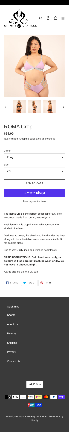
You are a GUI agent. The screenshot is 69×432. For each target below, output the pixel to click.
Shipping (24, 138)
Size (6, 164)
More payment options (34, 201)
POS (42, 416)
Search (11, 314)
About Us (12, 324)
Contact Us (13, 361)
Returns (11, 333)
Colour (7, 150)
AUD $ (33, 384)
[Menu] (63, 18)
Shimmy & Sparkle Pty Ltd (26, 416)
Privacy (11, 351)
